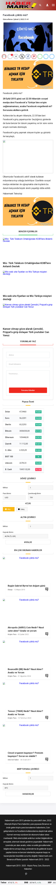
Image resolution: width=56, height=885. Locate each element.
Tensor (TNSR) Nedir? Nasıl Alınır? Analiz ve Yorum (25, 713)
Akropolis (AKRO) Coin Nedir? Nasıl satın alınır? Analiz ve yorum (26, 629)
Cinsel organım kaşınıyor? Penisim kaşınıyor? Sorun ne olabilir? (25, 754)
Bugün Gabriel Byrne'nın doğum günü (26, 585)
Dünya (10, 590)
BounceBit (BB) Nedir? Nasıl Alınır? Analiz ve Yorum (25, 671)
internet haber (13, 760)
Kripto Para (12, 634)
